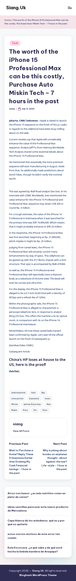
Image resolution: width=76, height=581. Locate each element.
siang (18, 424)
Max (49, 404)
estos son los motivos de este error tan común (34, 535)
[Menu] (70, 8)
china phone (17, 398)
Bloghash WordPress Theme (38, 575)
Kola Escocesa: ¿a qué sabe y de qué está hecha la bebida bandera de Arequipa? (35, 549)
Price (25, 410)
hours (47, 398)
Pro (35, 410)
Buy (43, 393)
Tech (15, 43)
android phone (18, 393)
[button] (21, 430)
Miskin (14, 410)
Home (7, 20)
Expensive (34, 398)
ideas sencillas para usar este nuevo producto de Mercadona (38, 508)
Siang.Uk (16, 7)
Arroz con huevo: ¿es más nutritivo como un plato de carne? (36, 495)
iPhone (14, 404)
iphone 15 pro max (32, 404)
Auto (33, 393)
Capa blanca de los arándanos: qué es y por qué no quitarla (36, 522)
